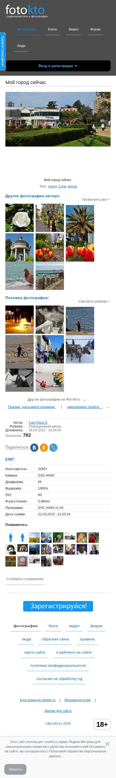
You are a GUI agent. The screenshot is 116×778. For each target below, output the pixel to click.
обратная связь (55, 639)
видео (74, 626)
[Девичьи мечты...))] (19, 363)
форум (96, 626)
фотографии (25, 626)
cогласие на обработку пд (59, 678)
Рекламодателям (77, 700)
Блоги (52, 29)
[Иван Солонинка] (58, 564)
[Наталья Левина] (58, 552)
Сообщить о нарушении (24, 579)
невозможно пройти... (84, 407)
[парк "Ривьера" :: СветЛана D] (50, 231)
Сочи (62, 186)
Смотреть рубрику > (94, 301)
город (52, 186)
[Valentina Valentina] (34, 562)
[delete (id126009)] (10, 542)
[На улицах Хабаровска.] (50, 363)
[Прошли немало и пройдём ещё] (19, 391)
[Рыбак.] (80, 334)
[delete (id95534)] (22, 542)
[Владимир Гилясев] (46, 542)
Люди (21, 46)
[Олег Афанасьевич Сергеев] (70, 538)
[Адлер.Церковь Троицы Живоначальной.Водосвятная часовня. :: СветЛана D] (19, 261)
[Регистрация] (3, 69)
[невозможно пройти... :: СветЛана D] (50, 261)
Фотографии (26, 29)
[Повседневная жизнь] (50, 391)
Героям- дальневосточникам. (32, 407)
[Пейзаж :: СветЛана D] (80, 233)
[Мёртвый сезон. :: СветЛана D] (50, 289)
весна (72, 186)
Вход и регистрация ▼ (58, 66)
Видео (74, 29)
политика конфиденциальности (58, 665)
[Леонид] (22, 551)
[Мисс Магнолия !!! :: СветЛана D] (19, 231)
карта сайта (35, 652)
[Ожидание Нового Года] (19, 333)
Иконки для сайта (58, 711)
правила (87, 639)
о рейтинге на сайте (74, 652)
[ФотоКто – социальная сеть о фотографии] (25, 7)
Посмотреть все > (96, 200)
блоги (53, 626)
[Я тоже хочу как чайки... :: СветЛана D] (19, 289)
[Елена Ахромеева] (93, 553)
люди (26, 639)
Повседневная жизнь (45, 426)
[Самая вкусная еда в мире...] (50, 333)
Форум (95, 29)
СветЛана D (38, 423)
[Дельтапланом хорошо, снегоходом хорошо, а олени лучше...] (80, 363)
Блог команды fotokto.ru (38, 700)
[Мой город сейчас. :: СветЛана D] (80, 261)
